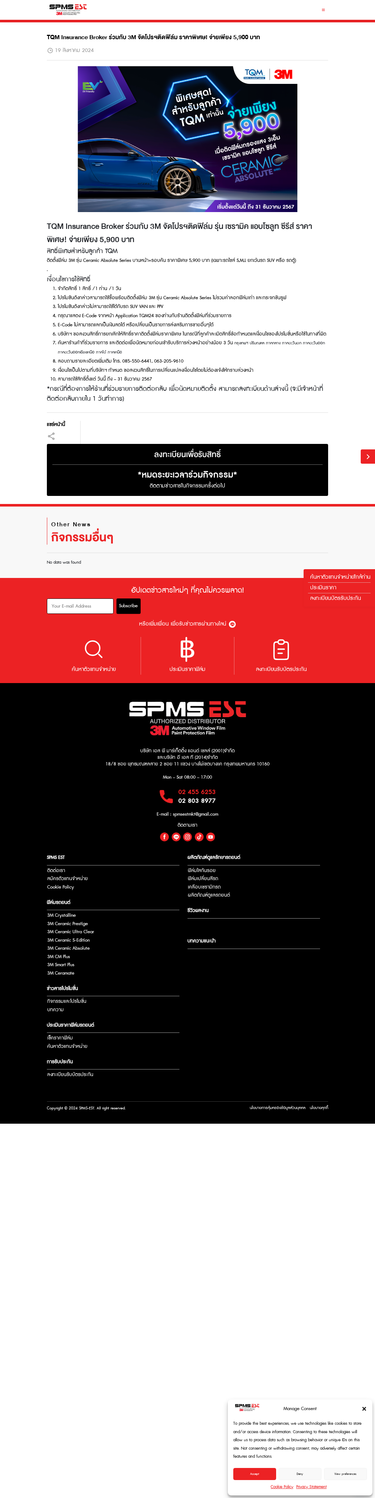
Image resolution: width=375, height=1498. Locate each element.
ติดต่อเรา (56, 870)
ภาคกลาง (273, 343)
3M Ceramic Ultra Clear (70, 931)
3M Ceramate (60, 973)
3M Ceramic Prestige (67, 923)
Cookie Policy (282, 1487)
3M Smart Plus (60, 964)
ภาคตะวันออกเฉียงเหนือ (76, 352)
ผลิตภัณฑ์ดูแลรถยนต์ (209, 895)
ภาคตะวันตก (291, 343)
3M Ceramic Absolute (68, 948)
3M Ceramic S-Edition (68, 940)
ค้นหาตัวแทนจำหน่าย (67, 1046)
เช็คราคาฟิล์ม (60, 1038)
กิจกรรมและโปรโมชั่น (66, 1001)
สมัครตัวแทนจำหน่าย (67, 878)
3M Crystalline (61, 915)
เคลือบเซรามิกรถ (204, 887)
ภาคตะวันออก (314, 343)
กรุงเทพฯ (241, 343)
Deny (300, 1474)
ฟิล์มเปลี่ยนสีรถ (203, 878)
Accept (254, 1474)
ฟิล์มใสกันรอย (202, 870)
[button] (364, 1409)
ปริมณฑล (256, 343)
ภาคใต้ (101, 352)
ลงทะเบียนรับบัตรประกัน (70, 1074)
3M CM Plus (58, 956)
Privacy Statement (311, 1487)
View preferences (345, 1474)
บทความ (55, 1009)
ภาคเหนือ (115, 352)
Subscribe (128, 605)
